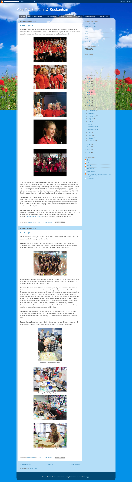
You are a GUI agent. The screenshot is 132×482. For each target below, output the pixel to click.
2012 (89, 152)
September (92, 116)
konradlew (72, 477)
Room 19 (88, 36)
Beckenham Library (91, 26)
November (92, 110)
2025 (89, 81)
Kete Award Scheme (35, 17)
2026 (89, 78)
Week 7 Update (26, 233)
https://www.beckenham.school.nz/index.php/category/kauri (99, 175)
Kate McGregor (92, 163)
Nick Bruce (90, 168)
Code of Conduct (51, 17)
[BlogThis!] (58, 222)
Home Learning (90, 17)
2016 (89, 105)
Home (23, 17)
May (90, 132)
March (90, 138)
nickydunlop (90, 178)
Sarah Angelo (91, 171)
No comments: (47, 222)
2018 (89, 100)
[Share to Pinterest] (64, 222)
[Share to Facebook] (62, 222)
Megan (89, 165)
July (89, 121)
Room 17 (88, 31)
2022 (89, 89)
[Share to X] (60, 222)
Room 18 (88, 33)
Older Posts (75, 464)
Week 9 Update (26, 25)
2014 (89, 147)
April (90, 135)
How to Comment (66, 17)
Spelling (78, 17)
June (90, 124)
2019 (89, 97)
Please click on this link (34, 216)
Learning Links (103, 17)
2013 (89, 149)
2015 (89, 144)
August (90, 119)
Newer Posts (25, 464)
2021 (89, 92)
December (92, 108)
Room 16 (88, 29)
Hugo (88, 160)
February (91, 141)
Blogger (87, 477)
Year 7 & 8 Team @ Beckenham (42, 9)
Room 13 (88, 38)
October (91, 113)
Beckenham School (91, 24)
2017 (89, 103)
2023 (89, 86)
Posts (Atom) (33, 468)
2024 (89, 84)
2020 (89, 95)
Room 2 (87, 41)
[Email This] (56, 222)
